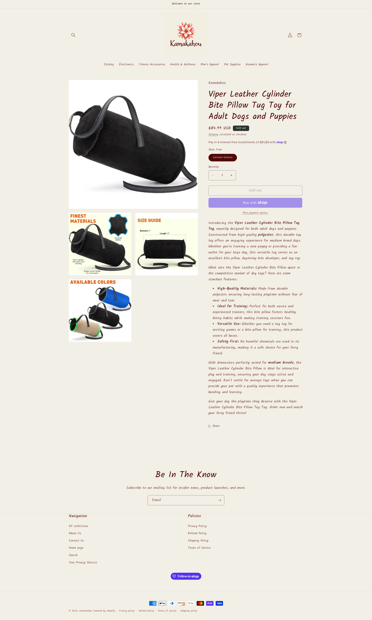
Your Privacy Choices (83, 562)
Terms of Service (199, 548)
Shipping (213, 134)
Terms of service (167, 611)
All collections (78, 526)
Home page (76, 548)
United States (225, 158)
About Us (75, 533)
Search (73, 555)
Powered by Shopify (104, 611)
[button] (73, 35)
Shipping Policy (198, 540)
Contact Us (76, 540)
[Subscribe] (219, 500)
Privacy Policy (197, 526)
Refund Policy (197, 533)
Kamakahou (85, 611)
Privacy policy (127, 611)
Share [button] (216, 426)
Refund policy (146, 611)
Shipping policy (188, 611)
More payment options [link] (255, 213)
